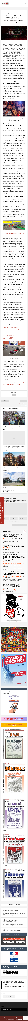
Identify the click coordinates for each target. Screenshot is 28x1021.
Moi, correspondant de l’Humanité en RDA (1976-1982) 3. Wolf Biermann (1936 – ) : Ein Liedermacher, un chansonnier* (14, 920)
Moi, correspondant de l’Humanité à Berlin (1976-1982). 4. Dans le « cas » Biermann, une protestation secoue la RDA (14, 914)
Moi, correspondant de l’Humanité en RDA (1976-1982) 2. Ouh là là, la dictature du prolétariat (14, 925)
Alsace (10, 22)
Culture (14, 22)
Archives (3, 993)
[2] (10, 311)
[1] (22, 143)
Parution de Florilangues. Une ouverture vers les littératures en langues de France (13, 909)
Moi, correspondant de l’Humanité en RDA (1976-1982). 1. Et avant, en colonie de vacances (14, 929)
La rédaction (11, 20)
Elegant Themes (19, 1017)
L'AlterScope (18, 719)
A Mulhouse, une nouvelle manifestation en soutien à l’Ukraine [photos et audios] (13, 427)
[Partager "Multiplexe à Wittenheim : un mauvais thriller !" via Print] (15, 394)
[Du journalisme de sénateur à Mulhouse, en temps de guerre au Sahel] (14, 459)
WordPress (19, 1019)
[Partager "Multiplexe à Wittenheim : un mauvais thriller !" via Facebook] (12, 394)
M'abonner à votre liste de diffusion (11, 521)
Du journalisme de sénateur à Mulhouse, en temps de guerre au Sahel (13, 468)
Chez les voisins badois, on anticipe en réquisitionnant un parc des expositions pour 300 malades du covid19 (14, 489)
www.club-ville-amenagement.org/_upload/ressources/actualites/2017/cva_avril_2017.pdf (14, 337)
